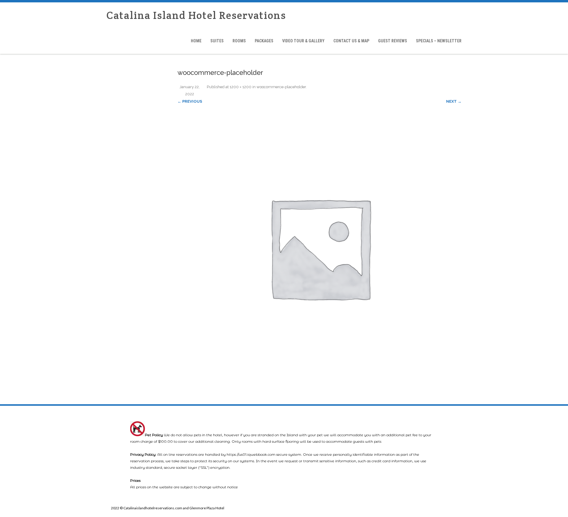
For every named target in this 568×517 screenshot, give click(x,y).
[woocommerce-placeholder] (320, 247)
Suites (217, 40)
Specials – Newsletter (439, 40)
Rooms (239, 40)
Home (196, 40)
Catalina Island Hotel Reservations (196, 15)
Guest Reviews (392, 40)
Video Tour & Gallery (303, 40)
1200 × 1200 (240, 87)
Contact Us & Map (351, 40)
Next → (454, 101)
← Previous (190, 101)
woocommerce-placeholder (281, 87)
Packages (264, 40)
